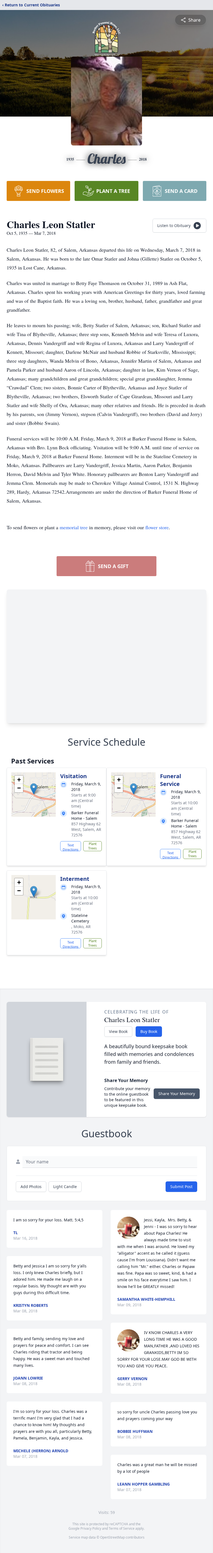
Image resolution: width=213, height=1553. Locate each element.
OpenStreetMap (112, 1537)
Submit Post (181, 1186)
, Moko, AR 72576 (81, 929)
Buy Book (148, 1031)
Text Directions (70, 847)
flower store (157, 527)
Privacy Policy (90, 1528)
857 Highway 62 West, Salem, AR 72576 (86, 829)
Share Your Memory (176, 1093)
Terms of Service (122, 1528)
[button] (33, 789)
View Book (118, 1031)
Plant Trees (92, 846)
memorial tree (74, 527)
